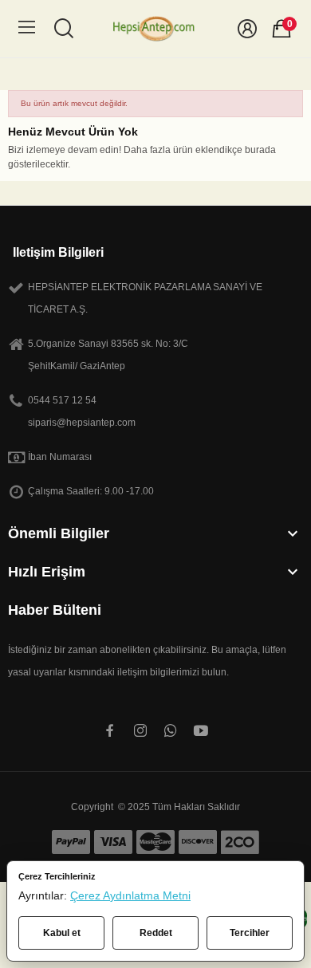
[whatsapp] (170, 731)
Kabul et (62, 932)
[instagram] (140, 731)
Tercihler (250, 932)
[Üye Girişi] (247, 29)
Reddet (156, 932)
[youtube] (201, 731)
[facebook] (110, 731)
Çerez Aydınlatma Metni (130, 895)
